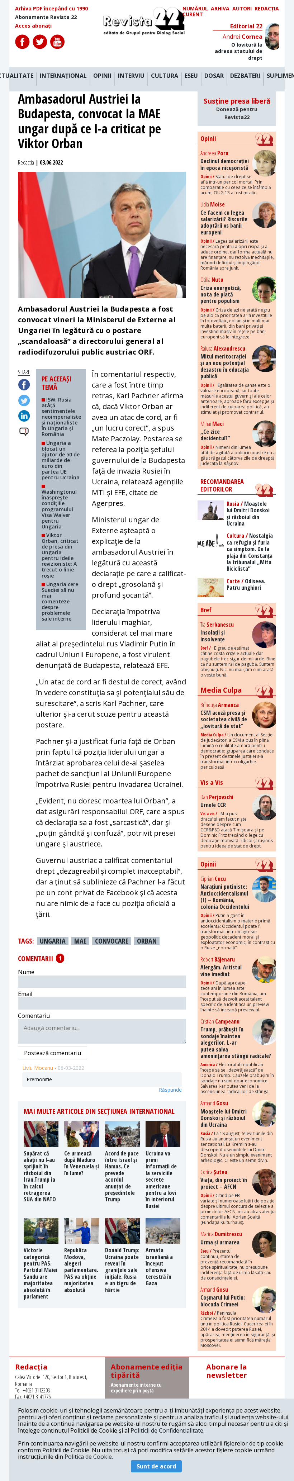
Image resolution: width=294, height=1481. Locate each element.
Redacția (267, 9)
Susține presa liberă (237, 108)
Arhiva (220, 9)
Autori (242, 9)
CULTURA (164, 76)
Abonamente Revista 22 (46, 17)
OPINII (102, 76)
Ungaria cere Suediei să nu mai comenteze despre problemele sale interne (60, 601)
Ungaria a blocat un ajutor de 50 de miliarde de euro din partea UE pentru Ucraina (61, 460)
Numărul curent (195, 11)
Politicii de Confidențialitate (167, 1430)
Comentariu (34, 1016)
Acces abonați (33, 26)
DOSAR (214, 76)
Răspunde (170, 1090)
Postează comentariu (52, 1053)
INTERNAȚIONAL (63, 76)
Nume (26, 972)
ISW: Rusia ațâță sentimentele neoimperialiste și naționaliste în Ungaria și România (61, 417)
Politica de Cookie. (89, 1457)
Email (25, 994)
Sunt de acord (156, 1466)
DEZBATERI (245, 76)
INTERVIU (131, 76)
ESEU (191, 76)
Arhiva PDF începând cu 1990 (51, 8)
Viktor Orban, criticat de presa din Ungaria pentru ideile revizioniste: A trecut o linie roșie (60, 555)
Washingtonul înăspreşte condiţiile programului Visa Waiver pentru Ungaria (59, 509)
